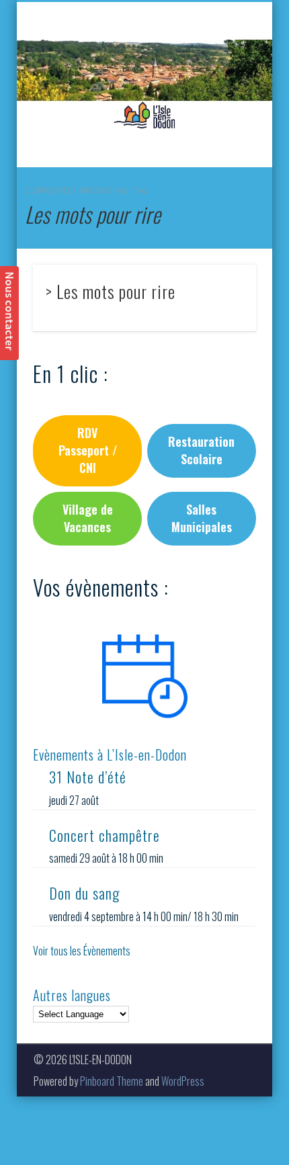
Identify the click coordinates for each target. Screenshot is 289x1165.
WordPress (182, 1081)
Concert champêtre (104, 835)
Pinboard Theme (111, 1081)
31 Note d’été (87, 776)
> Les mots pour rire (110, 291)
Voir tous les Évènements (81, 951)
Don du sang (84, 893)
